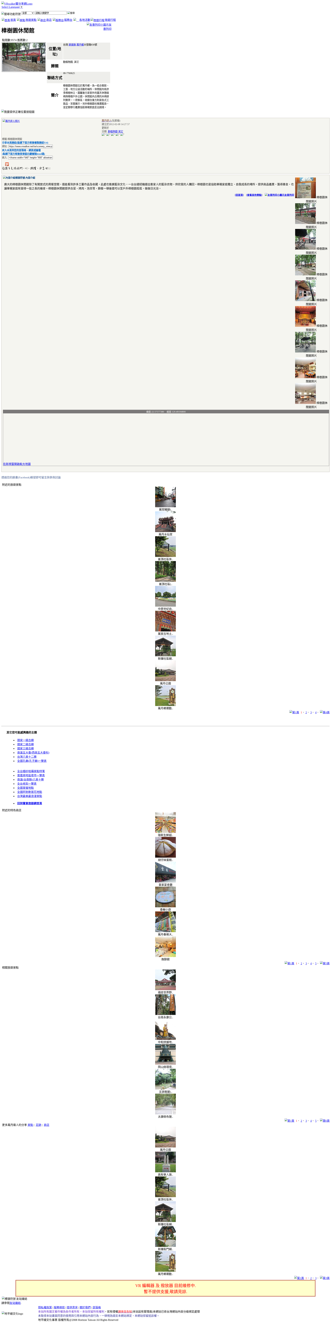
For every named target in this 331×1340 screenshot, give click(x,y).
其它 (120, 131)
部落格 (97, 1307)
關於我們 (85, 1307)
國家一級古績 (25, 740)
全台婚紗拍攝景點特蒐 (31, 771)
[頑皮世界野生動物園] (165, 989)
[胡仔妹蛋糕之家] (165, 856)
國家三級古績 (25, 748)
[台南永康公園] (165, 1014)
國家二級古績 (25, 744)
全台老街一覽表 (27, 783)
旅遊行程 (110, 19)
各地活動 (84, 19)
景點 (30, 1124)
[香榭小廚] (165, 906)
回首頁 (239, 195)
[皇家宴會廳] (165, 881)
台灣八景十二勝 (27, 756)
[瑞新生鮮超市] (165, 831)
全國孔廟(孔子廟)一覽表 (32, 760)
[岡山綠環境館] (165, 1063)
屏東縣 (72, 44)
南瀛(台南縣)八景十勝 (30, 779)
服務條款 (59, 1307)
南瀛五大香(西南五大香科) (33, 752)
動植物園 (113, 131)
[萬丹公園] (165, 680)
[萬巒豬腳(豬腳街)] (165, 506)
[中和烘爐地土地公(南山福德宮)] (165, 1038)
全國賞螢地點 (25, 787)
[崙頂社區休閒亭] (165, 555)
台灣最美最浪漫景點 (29, 796)
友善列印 (289, 195)
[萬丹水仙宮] (165, 531)
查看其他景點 (254, 195)
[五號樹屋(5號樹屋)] (165, 1088)
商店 (49, 19)
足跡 (38, 1124)
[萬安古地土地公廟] (165, 630)
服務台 (68, 19)
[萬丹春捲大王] (165, 931)
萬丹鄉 (80, 44)
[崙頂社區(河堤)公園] (165, 580)
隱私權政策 (45, 1307)
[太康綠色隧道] (165, 1113)
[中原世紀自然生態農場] (165, 605)
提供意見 (72, 1307)
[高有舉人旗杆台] (165, 1171)
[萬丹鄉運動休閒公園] (165, 705)
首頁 (13, 19)
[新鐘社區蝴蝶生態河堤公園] (165, 655)
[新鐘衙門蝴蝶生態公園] (165, 1245)
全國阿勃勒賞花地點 (29, 792)
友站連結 (15, 1303)
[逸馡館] (165, 956)
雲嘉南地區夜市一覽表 (31, 775)
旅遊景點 (31, 19)
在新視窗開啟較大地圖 (17, 464)
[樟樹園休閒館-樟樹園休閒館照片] (305, 197)
